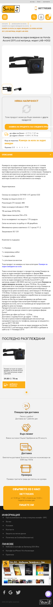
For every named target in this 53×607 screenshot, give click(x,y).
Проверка (26, 475)
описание (7, 155)
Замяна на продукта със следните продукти (28, 127)
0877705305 (44, 8)
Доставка (26, 453)
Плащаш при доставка (26, 412)
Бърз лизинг (26, 433)
